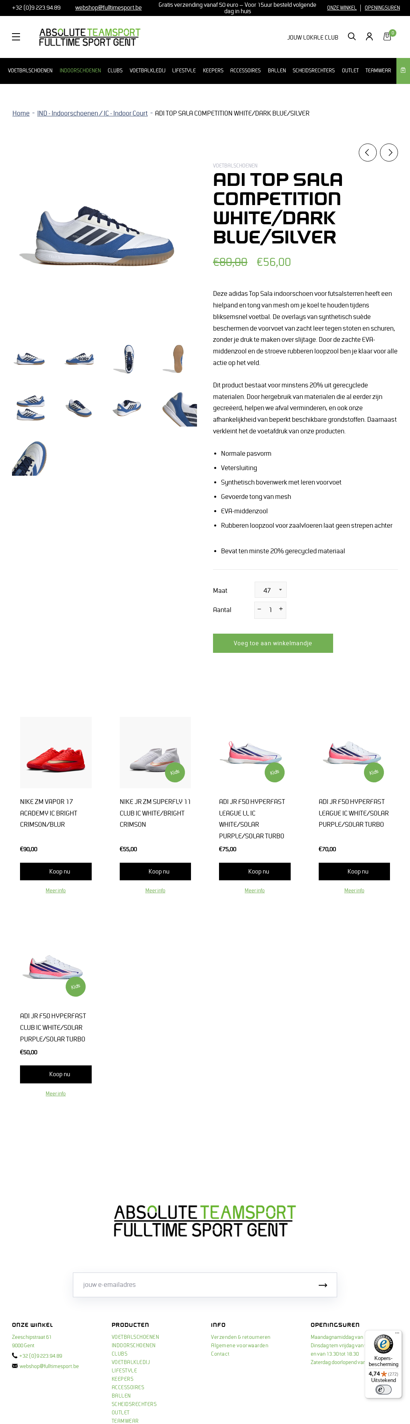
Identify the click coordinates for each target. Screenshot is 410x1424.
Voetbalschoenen (30, 71)
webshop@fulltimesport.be (49, 1366)
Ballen (277, 71)
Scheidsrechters (314, 71)
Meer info (56, 891)
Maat (220, 591)
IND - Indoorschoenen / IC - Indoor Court (92, 114)
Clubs (115, 71)
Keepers (213, 71)
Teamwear (378, 71)
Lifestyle (184, 71)
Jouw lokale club (312, 37)
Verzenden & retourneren (241, 1337)
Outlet (350, 71)
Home (21, 114)
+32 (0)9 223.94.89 (35, 7)
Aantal (222, 610)
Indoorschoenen (80, 71)
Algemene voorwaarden (239, 1345)
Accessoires (245, 71)
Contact (220, 1354)
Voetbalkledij (147, 71)
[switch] (384, 1389)
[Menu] (397, 1335)
